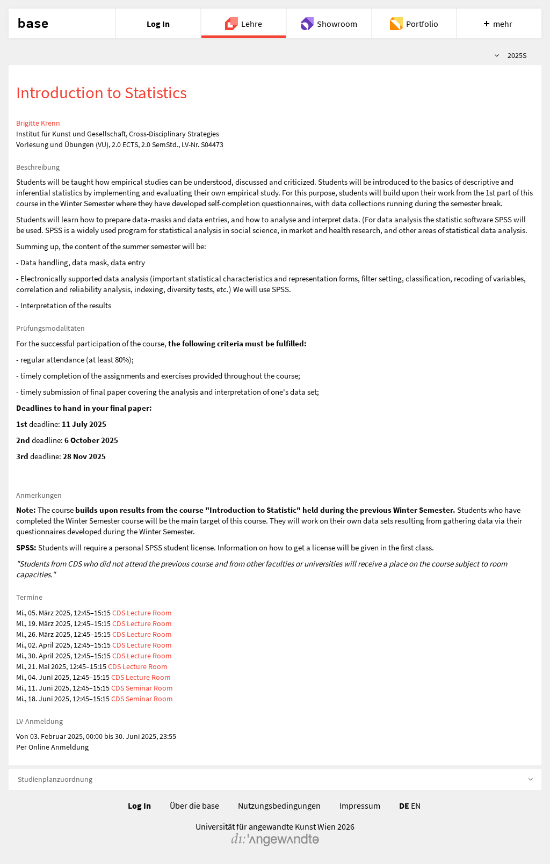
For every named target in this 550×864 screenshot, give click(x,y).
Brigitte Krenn (38, 123)
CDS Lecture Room (142, 613)
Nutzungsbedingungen (279, 805)
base (32, 24)
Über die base (194, 805)
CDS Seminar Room (142, 688)
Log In (139, 805)
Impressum (359, 805)
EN (416, 805)
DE (404, 805)
